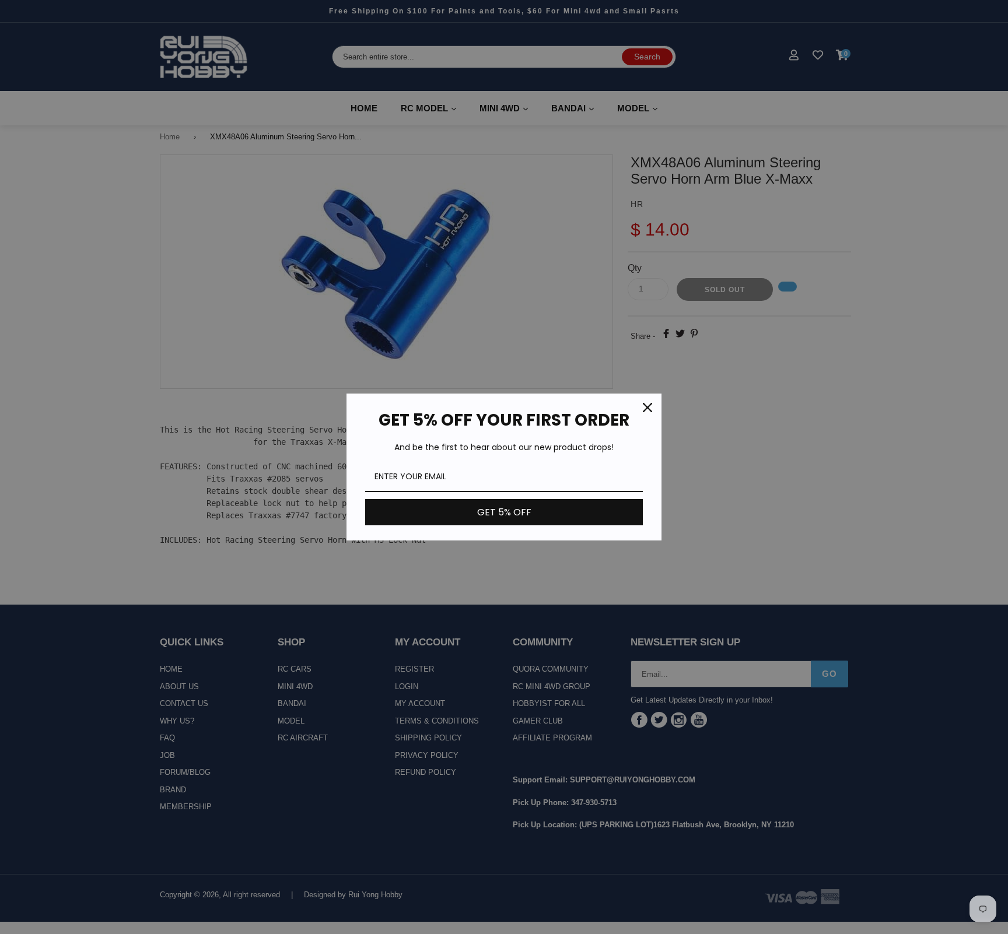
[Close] (648, 408)
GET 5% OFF (504, 512)
